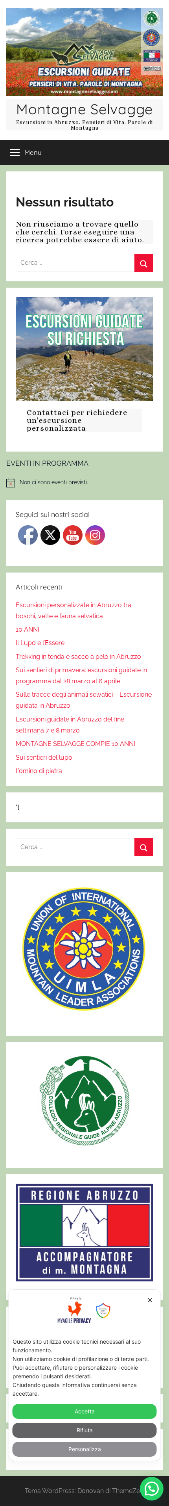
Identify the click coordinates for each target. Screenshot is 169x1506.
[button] (151, 1488)
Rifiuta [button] (85, 1430)
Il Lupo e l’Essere (40, 643)
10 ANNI (27, 629)
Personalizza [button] (84, 1449)
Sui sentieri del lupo (44, 757)
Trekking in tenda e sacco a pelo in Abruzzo (78, 656)
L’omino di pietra (39, 771)
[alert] (84, 482)
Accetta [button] (85, 1411)
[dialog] (85, 1375)
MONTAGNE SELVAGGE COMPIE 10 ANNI (75, 743)
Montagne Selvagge (84, 109)
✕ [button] (150, 1300)
